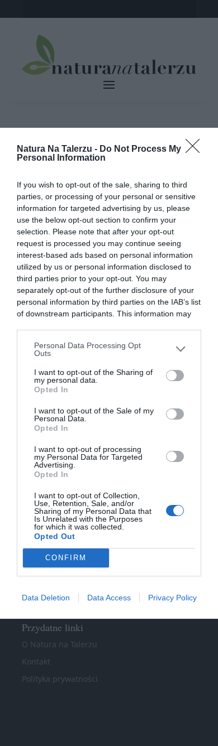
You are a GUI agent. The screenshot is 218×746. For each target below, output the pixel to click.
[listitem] (109, 349)
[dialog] (109, 373)
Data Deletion (46, 597)
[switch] (175, 375)
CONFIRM (66, 558)
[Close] (196, 149)
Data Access (109, 597)
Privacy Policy (172, 597)
